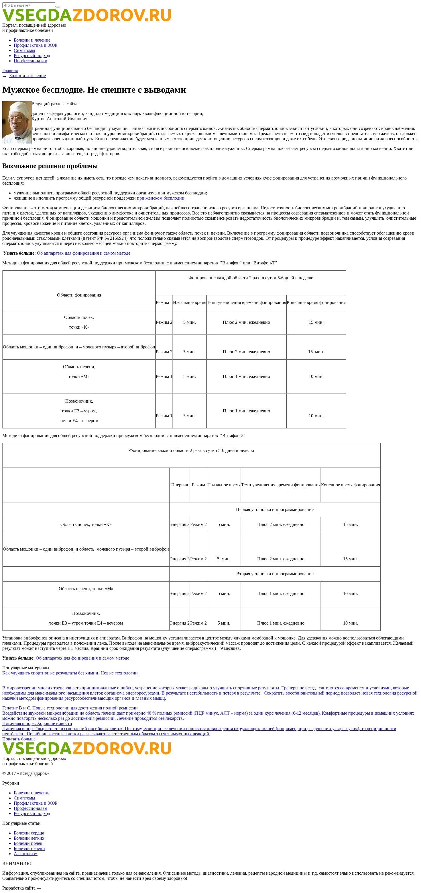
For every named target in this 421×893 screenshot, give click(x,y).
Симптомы (24, 50)
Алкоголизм (26, 853)
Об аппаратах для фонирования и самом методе (83, 253)
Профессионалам (30, 60)
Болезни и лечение (32, 40)
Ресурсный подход (32, 55)
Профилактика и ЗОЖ (35, 45)
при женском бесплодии (160, 198)
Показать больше (19, 738)
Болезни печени (29, 848)
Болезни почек (28, 843)
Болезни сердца (29, 832)
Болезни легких (29, 838)
